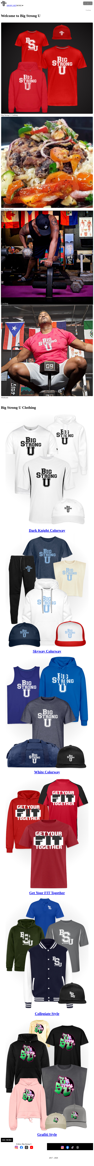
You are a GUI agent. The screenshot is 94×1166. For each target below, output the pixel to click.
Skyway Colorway (47, 651)
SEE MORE (7, 1140)
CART (13, 5)
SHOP (9, 5)
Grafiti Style (47, 1134)
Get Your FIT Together (47, 893)
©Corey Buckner (42, 1158)
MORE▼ (20, 5)
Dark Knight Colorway (47, 530)
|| (87, 3)
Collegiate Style (47, 1014)
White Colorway (47, 772)
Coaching (88, 10)
